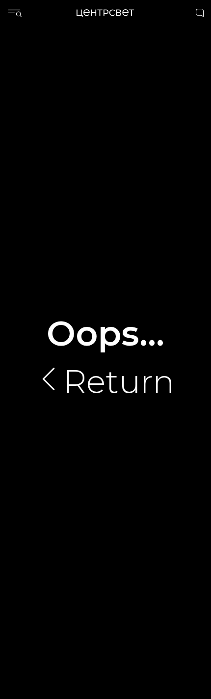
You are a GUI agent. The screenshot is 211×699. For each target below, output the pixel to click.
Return (119, 381)
